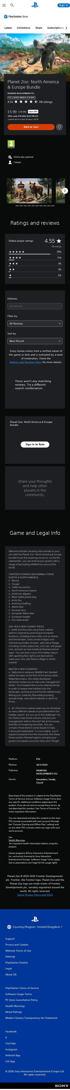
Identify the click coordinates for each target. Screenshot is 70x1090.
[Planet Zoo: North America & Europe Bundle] (29, 190)
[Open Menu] (4, 5)
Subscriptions (55, 27)
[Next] (65, 191)
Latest (8, 27)
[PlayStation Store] (17, 16)
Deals (39, 27)
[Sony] (62, 1088)
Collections (23, 27)
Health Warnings (17, 840)
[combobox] (35, 306)
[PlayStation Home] (35, 5)
